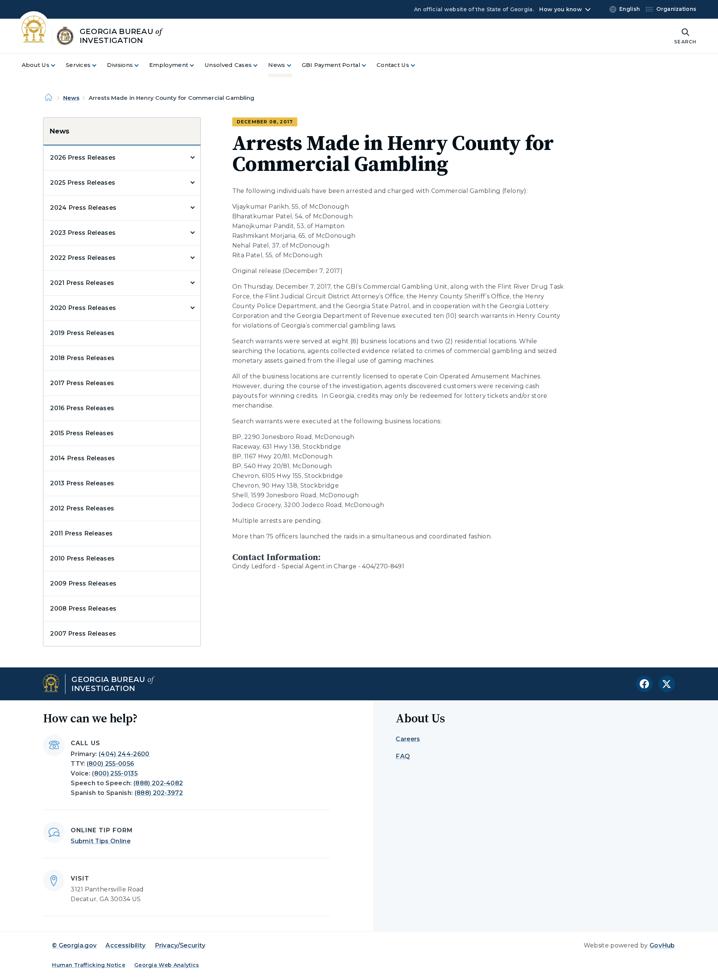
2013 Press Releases (82, 483)
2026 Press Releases (83, 157)
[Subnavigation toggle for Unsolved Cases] (260, 65)
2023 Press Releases (83, 232)
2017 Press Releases (82, 383)
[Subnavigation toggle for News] (293, 65)
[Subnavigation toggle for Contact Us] (417, 65)
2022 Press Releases (83, 257)
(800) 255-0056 (110, 763)
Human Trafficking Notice (88, 965)
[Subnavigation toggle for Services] (98, 65)
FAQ (403, 756)
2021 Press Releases (82, 282)
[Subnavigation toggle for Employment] (196, 65)
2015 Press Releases (82, 433)
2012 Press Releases (82, 508)
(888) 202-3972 (159, 792)
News (71, 97)
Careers (408, 739)
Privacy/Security (180, 945)
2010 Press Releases (82, 558)
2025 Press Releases (82, 182)
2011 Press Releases (81, 533)
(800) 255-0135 (114, 773)
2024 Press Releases (83, 207)
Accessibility (125, 945)
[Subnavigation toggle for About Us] (57, 65)
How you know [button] (560, 9)
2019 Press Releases (82, 333)
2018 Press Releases (82, 358)
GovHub (662, 945)
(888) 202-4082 (158, 783)
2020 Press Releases (83, 307)
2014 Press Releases (82, 458)
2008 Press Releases (83, 608)
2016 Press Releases (82, 408)
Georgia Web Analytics (166, 965)
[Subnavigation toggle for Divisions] (141, 65)
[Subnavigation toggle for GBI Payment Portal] (368, 65)
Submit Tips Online (101, 841)
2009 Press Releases (83, 583)
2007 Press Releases (83, 633)
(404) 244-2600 (124, 754)
